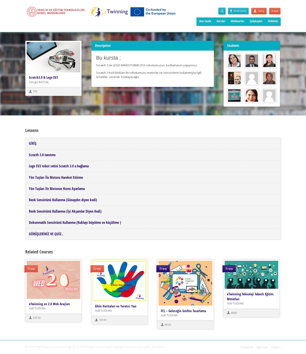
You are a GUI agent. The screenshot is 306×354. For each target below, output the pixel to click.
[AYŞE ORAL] (269, 60)
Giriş (261, 11)
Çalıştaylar (256, 21)
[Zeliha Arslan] (234, 60)
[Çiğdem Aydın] (252, 95)
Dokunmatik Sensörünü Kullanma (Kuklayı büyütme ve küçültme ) (75, 222)
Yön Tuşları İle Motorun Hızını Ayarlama (57, 188)
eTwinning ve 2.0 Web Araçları (49, 304)
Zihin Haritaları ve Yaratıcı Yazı (115, 306)
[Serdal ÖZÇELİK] (234, 78)
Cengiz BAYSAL (39, 82)
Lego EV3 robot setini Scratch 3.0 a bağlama (59, 166)
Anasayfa (246, 347)
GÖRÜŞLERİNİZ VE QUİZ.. (46, 233)
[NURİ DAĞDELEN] (252, 60)
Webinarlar (237, 21)
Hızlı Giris (240, 11)
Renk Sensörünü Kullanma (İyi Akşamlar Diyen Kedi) (65, 211)
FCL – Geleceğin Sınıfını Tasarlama (183, 311)
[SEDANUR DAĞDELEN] (269, 78)
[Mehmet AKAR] (234, 95)
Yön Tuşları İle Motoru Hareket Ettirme (56, 177)
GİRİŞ (33, 143)
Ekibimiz (273, 21)
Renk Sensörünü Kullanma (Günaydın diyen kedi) (63, 199)
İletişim (276, 347)
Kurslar (221, 21)
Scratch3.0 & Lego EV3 (43, 77)
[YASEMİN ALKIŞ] (252, 78)
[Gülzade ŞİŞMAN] (269, 95)
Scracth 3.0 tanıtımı (42, 154)
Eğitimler (262, 347)
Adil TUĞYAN (37, 308)
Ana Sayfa (205, 21)
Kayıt (275, 11)
